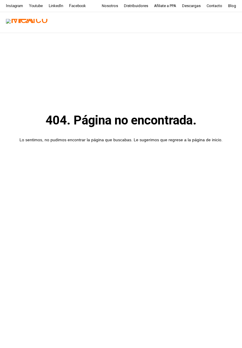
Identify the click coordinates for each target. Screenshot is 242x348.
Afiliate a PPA (165, 6)
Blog (232, 6)
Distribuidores (136, 6)
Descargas (191, 6)
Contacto (214, 6)
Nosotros (110, 6)
